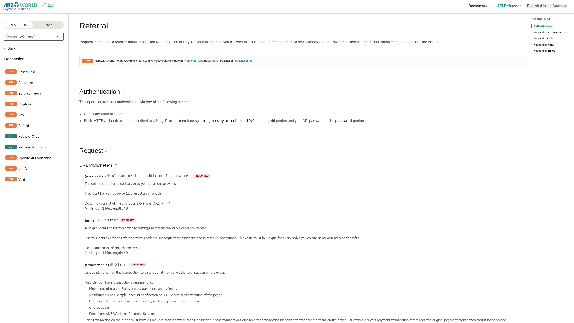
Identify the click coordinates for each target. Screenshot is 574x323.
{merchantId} (193, 60)
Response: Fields (544, 44)
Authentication (543, 26)
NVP (49, 25)
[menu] (546, 6)
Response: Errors (544, 50)
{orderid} (214, 60)
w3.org (158, 121)
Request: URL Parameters (550, 32)
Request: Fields (543, 38)
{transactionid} (243, 60)
